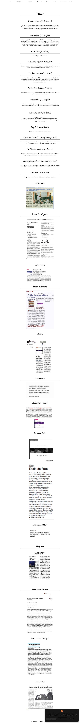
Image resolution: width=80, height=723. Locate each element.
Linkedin (41, 721)
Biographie (30, 1)
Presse (47, 1)
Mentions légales (34, 721)
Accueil (10, 2)
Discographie (39, 1)
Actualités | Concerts (19, 1)
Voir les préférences (73, 718)
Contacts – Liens (63, 1)
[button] (77, 710)
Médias (54, 1)
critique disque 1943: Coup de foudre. (40, 55)
